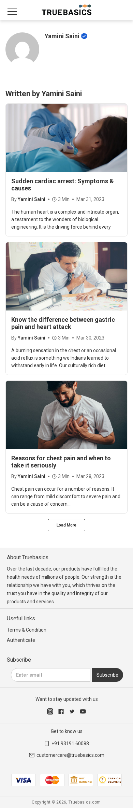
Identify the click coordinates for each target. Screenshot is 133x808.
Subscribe (107, 675)
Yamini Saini (31, 199)
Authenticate (21, 640)
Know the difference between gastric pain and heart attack (63, 323)
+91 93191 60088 (70, 743)
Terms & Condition (26, 630)
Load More (66, 525)
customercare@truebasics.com (70, 755)
